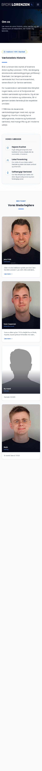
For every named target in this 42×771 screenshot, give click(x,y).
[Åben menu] (38, 4)
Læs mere (7, 274)
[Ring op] (31, 4)
